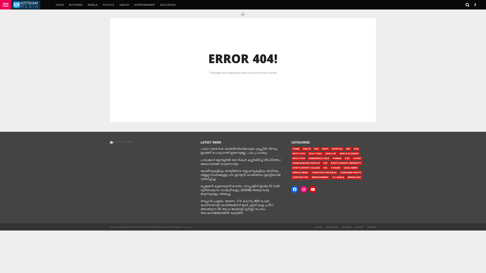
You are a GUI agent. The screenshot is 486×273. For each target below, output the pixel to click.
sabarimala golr (319, 158)
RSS (316, 149)
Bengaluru (354, 177)
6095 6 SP (330, 153)
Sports (371, 227)
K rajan (335, 168)
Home (60, 4)
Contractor (300, 177)
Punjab (337, 158)
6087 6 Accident (349, 153)
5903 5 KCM (299, 158)
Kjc (325, 168)
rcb (356, 149)
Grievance (331, 227)
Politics (108, 4)
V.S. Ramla (338, 177)
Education (167, 4)
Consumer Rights (350, 172)
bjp (348, 149)
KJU (325, 163)
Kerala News (300, 172)
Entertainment (144, 4)
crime (296, 149)
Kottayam (76, 4)
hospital (337, 149)
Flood (357, 158)
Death (307, 149)
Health (124, 4)
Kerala (93, 4)
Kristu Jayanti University (346, 163)
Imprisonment (320, 177)
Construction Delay (324, 172)
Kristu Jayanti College (306, 168)
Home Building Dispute (306, 163)
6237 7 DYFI (299, 153)
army (325, 149)
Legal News (350, 168)
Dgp (347, 158)
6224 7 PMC (315, 153)
